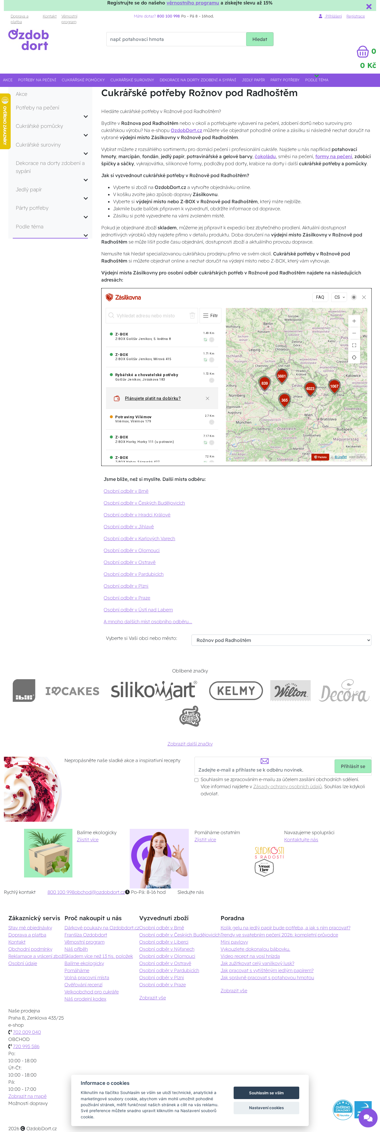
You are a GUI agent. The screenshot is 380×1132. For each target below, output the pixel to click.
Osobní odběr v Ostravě (130, 562)
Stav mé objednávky (30, 928)
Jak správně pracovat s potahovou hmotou (267, 977)
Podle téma (316, 79)
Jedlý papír (253, 79)
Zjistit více (88, 839)
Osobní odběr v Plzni (126, 586)
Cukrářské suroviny (132, 79)
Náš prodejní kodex (85, 999)
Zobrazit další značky (190, 744)
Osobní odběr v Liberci (164, 942)
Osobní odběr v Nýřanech (166, 949)
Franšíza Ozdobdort (85, 935)
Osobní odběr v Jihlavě (129, 527)
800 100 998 (61, 892)
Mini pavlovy (234, 942)
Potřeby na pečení (37, 79)
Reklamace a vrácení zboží (36, 956)
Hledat (259, 39)
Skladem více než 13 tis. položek (98, 956)
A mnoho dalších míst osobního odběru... (148, 621)
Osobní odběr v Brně (126, 491)
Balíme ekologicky (84, 963)
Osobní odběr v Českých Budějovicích (144, 503)
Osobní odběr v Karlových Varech (139, 538)
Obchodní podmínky (30, 949)
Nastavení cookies (266, 1107)
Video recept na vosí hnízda (250, 956)
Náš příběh (76, 949)
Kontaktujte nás (301, 839)
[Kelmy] (236, 690)
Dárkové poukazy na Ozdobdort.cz (101, 928)
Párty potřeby (285, 79)
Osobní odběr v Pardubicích (134, 574)
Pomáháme (76, 970)
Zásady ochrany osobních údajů (287, 786)
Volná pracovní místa (86, 977)
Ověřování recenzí (83, 985)
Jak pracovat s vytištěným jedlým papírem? (267, 970)
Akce (7, 79)
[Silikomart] (154, 690)
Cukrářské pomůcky (83, 79)
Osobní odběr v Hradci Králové (137, 515)
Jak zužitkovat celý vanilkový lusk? (257, 963)
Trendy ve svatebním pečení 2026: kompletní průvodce (279, 935)
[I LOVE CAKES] (72, 690)
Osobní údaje (22, 963)
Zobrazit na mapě (27, 1096)
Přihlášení (333, 16)
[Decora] (344, 690)
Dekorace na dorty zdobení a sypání (198, 79)
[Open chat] (368, 1113)
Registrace (355, 16)
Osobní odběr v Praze (127, 598)
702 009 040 (27, 1032)
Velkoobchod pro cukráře (91, 992)
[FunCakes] (189, 716)
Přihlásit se (353, 766)
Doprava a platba (19, 19)
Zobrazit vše (152, 998)
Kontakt (50, 16)
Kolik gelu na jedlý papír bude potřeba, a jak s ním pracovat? (285, 928)
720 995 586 (26, 1046)
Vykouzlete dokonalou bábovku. (255, 949)
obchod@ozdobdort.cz (100, 892)
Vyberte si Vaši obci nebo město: (141, 638)
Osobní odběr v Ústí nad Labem (138, 610)
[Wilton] (290, 690)
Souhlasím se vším (266, 1092)
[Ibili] (24, 690)
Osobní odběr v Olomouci (132, 550)
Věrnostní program (69, 19)
